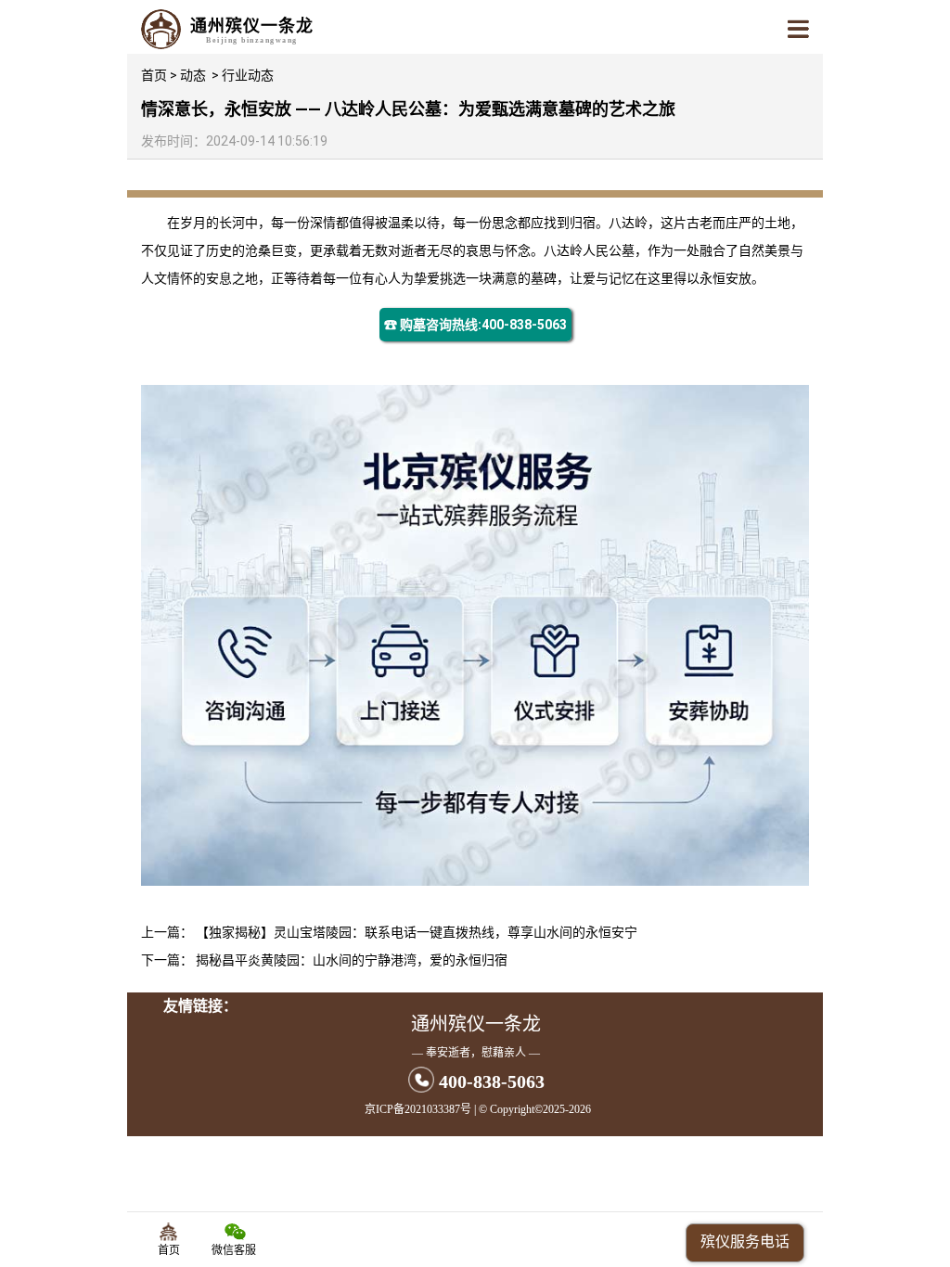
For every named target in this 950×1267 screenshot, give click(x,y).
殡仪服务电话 (745, 1241)
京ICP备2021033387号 (418, 1109)
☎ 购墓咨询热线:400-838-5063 (475, 324)
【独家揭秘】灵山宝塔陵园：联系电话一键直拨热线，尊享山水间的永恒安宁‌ (416, 932)
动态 (193, 75)
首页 (154, 75)
